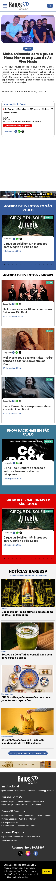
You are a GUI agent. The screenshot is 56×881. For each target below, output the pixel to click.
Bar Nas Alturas (7, 826)
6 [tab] (24, 264)
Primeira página (7, 802)
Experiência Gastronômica (12, 837)
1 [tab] (4, 264)
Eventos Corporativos (26, 816)
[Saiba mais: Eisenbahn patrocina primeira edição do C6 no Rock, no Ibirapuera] (28, 606)
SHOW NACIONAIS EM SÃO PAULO (28, 432)
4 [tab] (16, 264)
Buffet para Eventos (9, 823)
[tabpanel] (28, 239)
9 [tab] (36, 264)
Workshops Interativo (28, 819)
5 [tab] (20, 264)
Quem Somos (7, 791)
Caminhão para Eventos (26, 826)
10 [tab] (39, 264)
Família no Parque (33, 837)
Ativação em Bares (9, 840)
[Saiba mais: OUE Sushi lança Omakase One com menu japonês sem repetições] (27, 692)
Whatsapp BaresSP (46, 791)
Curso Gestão (35, 805)
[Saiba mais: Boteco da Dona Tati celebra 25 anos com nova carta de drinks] (27, 649)
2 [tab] (8, 264)
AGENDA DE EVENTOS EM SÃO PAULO (28, 208)
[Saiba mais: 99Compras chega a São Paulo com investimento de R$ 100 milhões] (27, 734)
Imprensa (31, 791)
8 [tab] (32, 264)
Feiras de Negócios (44, 816)
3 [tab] (12, 264)
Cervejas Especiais (9, 819)
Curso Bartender (24, 802)
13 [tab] (51, 264)
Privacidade (20, 791)
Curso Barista (38, 802)
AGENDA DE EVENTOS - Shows (28, 275)
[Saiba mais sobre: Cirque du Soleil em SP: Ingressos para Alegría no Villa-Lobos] (28, 228)
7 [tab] (28, 264)
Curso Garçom (21, 805)
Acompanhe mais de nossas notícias (28, 753)
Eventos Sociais (7, 816)
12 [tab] (47, 264)
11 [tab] (43, 264)
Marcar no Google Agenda (18, 126)
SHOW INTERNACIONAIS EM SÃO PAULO (28, 502)
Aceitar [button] (47, 871)
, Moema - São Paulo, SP (35, 109)
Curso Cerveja (7, 805)
